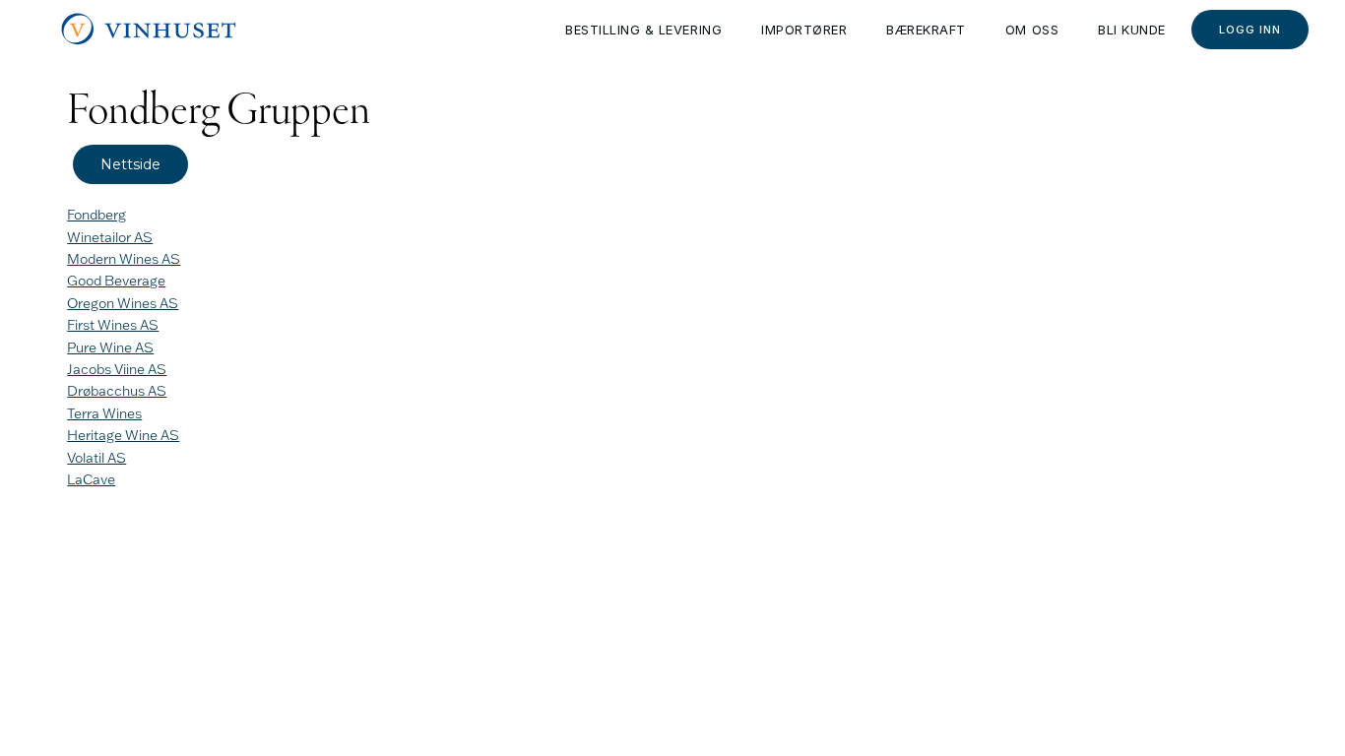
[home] (150, 29)
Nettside (130, 164)
